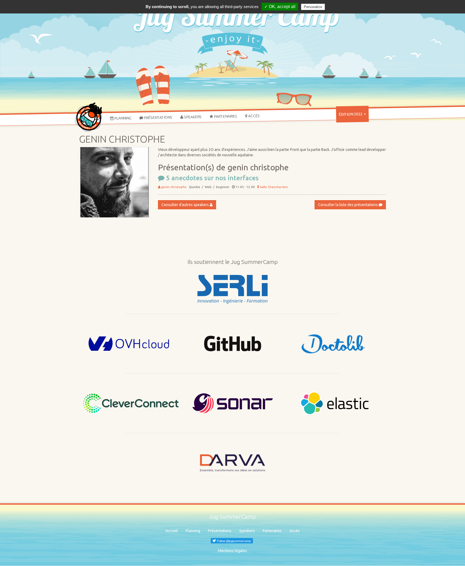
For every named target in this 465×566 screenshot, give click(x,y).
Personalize (313, 7)
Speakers (192, 117)
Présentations (157, 117)
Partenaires (225, 116)
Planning (122, 118)
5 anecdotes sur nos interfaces (211, 178)
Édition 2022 (351, 114)
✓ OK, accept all (279, 6)
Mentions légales (232, 551)
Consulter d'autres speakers (185, 205)
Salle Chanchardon (273, 187)
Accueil (171, 531)
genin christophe (173, 187)
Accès (253, 116)
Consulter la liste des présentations (348, 205)
